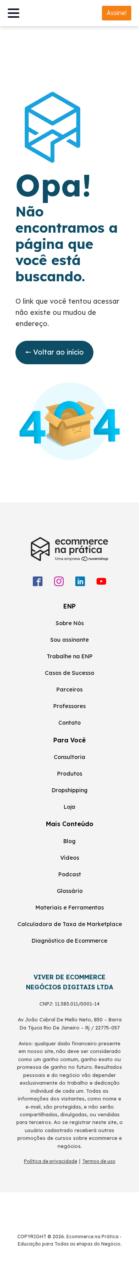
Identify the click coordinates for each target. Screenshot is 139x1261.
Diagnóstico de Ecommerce (69, 940)
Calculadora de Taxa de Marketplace (69, 924)
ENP (69, 606)
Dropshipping (70, 790)
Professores (69, 706)
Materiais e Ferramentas (70, 907)
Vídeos (69, 857)
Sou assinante (69, 639)
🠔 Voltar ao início (54, 352)
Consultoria (69, 757)
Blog (69, 841)
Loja (69, 806)
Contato (69, 722)
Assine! (117, 13)
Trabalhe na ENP (70, 656)
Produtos (69, 773)
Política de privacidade (50, 1161)
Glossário (70, 890)
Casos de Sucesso (69, 672)
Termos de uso (98, 1161)
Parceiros (69, 689)
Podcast (69, 874)
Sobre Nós (70, 623)
